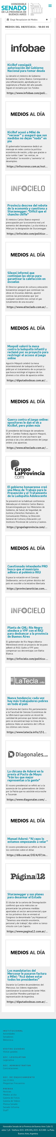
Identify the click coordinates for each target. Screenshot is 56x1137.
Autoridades (9, 1033)
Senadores (8, 1036)
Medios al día (9, 1094)
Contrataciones (10, 1068)
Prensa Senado (10, 1103)
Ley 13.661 (8, 1080)
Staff (6, 1110)
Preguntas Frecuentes (14, 1083)
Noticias (7, 1091)
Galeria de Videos (11, 1100)
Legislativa (8, 1059)
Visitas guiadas (10, 1051)
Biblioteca (8, 1039)
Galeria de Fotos (11, 1097)
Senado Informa (11, 1107)
